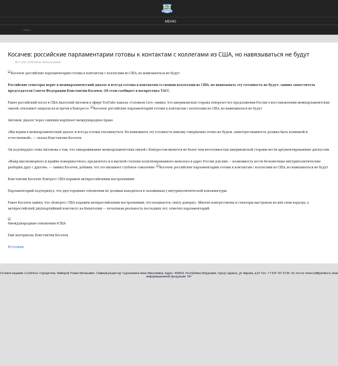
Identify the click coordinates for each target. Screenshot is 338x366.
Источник (16, 247)
